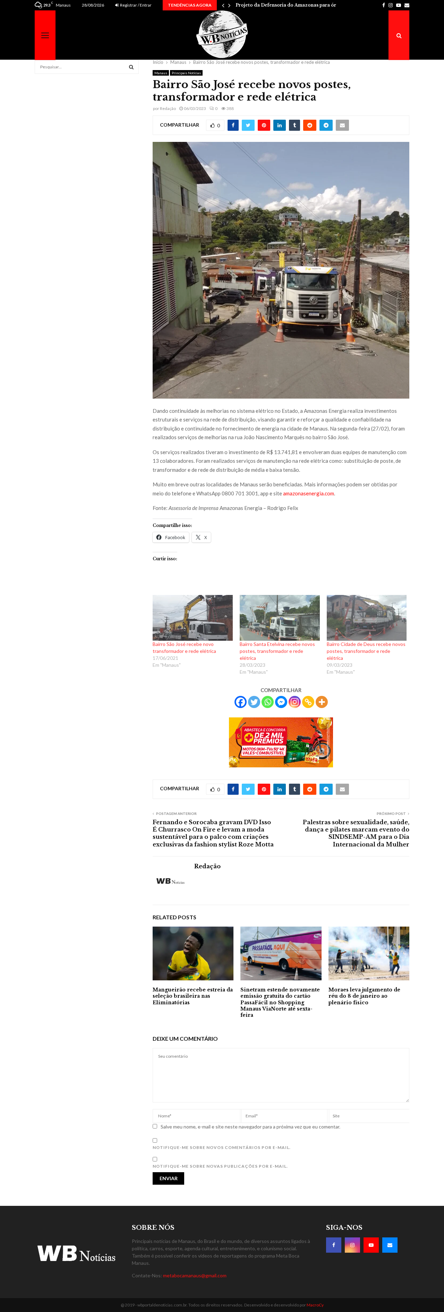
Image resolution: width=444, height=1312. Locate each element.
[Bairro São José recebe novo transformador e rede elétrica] (193, 618)
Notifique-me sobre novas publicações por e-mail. (220, 1166)
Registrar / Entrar (135, 5)
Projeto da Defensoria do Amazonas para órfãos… (292, 5)
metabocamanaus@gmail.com (195, 1275)
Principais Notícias (186, 73)
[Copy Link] (308, 702)
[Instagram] (295, 702)
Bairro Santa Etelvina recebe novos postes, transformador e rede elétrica (277, 651)
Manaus (160, 73)
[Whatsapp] (268, 702)
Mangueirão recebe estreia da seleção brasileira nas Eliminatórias (193, 996)
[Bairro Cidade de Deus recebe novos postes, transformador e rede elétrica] (367, 618)
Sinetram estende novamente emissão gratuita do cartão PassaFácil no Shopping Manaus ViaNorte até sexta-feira (280, 1002)
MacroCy (315, 1304)
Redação (168, 108)
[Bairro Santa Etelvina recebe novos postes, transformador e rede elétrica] (280, 618)
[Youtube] (371, 1245)
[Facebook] (240, 702)
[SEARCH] (131, 67)
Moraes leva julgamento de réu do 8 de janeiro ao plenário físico (364, 996)
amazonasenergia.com (308, 493)
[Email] (390, 1245)
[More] (322, 702)
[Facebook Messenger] (281, 702)
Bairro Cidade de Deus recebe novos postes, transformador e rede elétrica (366, 651)
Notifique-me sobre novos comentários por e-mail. (222, 1147)
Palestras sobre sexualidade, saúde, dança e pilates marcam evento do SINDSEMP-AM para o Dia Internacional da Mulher (356, 833)
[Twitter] (254, 702)
